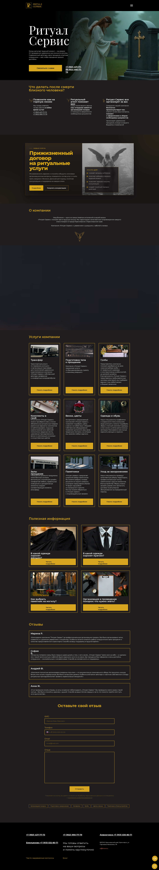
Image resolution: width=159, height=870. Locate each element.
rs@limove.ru (104, 848)
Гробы (87, 806)
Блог (65, 858)
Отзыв (47, 750)
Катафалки (76, 806)
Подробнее (36, 188)
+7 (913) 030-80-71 (123, 835)
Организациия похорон (38, 806)
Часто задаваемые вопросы (40, 858)
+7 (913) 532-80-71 (49, 843)
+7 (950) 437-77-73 (35, 835)
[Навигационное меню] (131, 5)
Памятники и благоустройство (117, 806)
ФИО (47, 716)
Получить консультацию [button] (56, 188)
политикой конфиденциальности (80, 798)
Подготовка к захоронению (59, 806)
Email (47, 739)
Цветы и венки (98, 806)
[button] (45, 68)
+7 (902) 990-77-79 (72, 835)
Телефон (48, 728)
